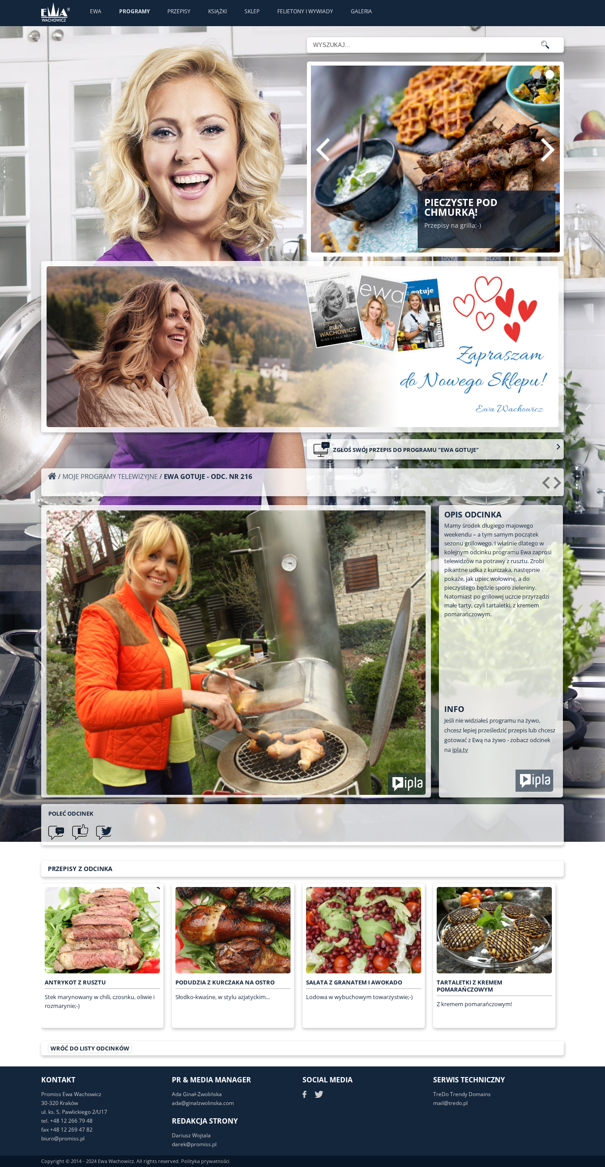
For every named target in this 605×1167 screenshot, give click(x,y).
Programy (134, 11)
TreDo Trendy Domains (462, 1094)
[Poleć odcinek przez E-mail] (56, 832)
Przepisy (178, 11)
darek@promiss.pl (194, 1144)
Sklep (252, 11)
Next (547, 149)
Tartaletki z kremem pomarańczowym (469, 985)
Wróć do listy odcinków (89, 1048)
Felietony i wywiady (305, 11)
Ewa (95, 11)
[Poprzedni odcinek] (547, 486)
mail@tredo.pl (450, 1103)
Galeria (361, 11)
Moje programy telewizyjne (110, 476)
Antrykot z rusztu (75, 982)
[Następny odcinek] (559, 486)
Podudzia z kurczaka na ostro (225, 982)
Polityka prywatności (205, 1161)
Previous (322, 149)
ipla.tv (460, 750)
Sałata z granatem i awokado (354, 982)
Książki (217, 11)
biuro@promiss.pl (63, 1138)
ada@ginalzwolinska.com (203, 1103)
